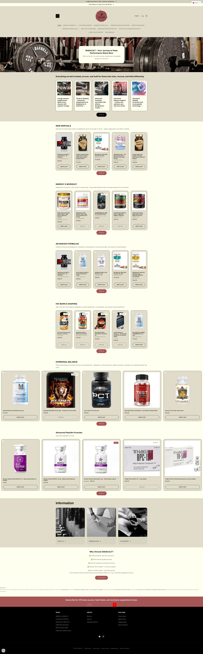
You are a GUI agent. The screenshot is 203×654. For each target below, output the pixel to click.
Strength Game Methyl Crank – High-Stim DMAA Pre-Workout (120, 214)
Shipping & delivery (92, 622)
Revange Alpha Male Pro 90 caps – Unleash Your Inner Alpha (60, 410)
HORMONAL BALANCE (62, 625)
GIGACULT (80, 648)
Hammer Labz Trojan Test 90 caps (174, 410)
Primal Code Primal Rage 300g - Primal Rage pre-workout (138, 214)
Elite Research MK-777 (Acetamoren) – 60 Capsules (63, 156)
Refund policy (88, 648)
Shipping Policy (122, 622)
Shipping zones (94, 541)
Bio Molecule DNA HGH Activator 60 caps (101, 155)
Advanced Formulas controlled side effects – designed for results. (100, 103)
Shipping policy (114, 648)
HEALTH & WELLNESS (138, 25)
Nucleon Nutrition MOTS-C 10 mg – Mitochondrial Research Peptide (59, 479)
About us (61, 541)
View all (101, 114)
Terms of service (105, 648)
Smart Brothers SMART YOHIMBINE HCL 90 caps (139, 334)
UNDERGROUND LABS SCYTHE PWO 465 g (101, 213)
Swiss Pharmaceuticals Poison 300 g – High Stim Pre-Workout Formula (63, 215)
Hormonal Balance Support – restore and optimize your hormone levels (120, 102)
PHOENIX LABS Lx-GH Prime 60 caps (101, 273)
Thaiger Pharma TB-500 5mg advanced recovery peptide (180, 479)
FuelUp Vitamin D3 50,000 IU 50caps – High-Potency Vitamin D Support (139, 156)
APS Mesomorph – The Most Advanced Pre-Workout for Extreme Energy (120, 156)
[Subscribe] (114, 605)
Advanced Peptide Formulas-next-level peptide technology (138, 102)
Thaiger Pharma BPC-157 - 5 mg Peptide (135, 479)
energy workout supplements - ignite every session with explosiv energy (63, 102)
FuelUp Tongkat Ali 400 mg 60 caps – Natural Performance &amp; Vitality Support (82, 156)
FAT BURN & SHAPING (62, 619)
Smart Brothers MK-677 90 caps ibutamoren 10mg (82, 274)
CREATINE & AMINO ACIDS (70, 28)
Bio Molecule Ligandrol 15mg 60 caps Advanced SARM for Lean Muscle (139, 274)
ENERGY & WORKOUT (69, 25)
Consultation (124, 541)
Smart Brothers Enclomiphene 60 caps (13, 410)
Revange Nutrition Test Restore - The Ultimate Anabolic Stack (141, 410)
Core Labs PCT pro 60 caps (91, 410)
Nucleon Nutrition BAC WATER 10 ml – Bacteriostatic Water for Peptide (19, 479)
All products (101, 577)
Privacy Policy (122, 616)
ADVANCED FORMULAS (101, 25)
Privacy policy (96, 648)
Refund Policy (122, 619)
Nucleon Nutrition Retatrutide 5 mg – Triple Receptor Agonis (100, 479)
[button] (57, 16)
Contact (89, 619)
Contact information (124, 648)
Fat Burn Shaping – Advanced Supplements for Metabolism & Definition (82, 102)
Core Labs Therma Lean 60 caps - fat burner (64, 333)
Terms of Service (123, 625)
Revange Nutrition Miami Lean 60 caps (81, 333)
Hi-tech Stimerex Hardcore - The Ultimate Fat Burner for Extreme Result (120, 334)
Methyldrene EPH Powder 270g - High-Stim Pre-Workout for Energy (81, 215)
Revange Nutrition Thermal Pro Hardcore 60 (101, 334)
